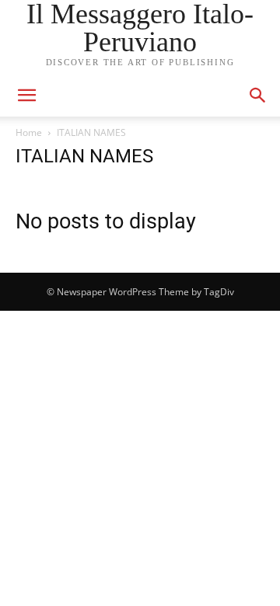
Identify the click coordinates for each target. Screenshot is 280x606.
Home (29, 132)
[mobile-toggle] (26, 96)
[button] (258, 96)
